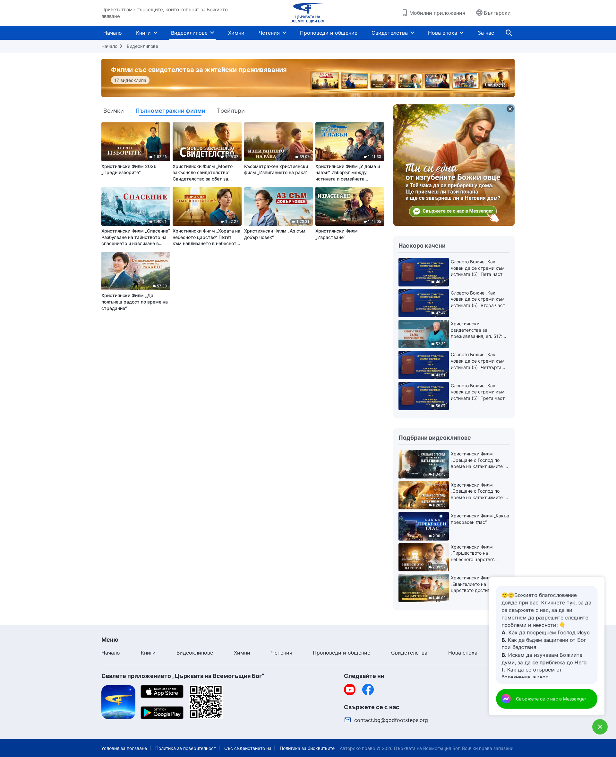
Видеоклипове (189, 33)
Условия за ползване (124, 748)
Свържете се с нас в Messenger (551, 698)
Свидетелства (390, 33)
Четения (269, 33)
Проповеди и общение (328, 33)
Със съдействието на (247, 748)
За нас (486, 33)
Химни (236, 33)
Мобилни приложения (437, 13)
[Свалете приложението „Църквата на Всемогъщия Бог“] (118, 702)
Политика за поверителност (185, 748)
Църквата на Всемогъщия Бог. (427, 748)
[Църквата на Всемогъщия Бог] (308, 13)
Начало (112, 33)
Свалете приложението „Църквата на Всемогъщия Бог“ (182, 676)
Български (497, 13)
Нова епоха (442, 33)
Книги (143, 33)
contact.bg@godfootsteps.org (391, 720)
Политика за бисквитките (307, 748)
